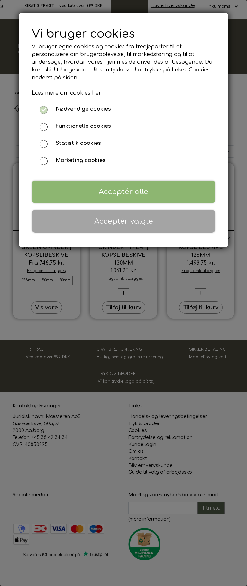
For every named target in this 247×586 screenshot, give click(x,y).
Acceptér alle (123, 192)
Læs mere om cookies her (66, 93)
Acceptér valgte (123, 221)
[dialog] (123, 293)
